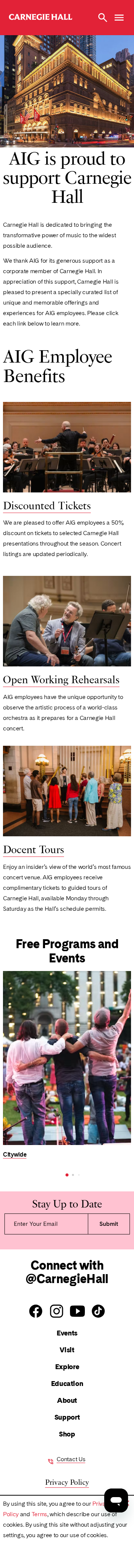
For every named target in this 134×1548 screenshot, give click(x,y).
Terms (39, 1514)
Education (67, 1383)
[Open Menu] (119, 18)
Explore (67, 1366)
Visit (67, 1350)
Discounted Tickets (47, 505)
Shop (67, 1434)
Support (67, 1417)
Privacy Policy (67, 1481)
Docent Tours (33, 848)
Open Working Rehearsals (61, 679)
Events (67, 1333)
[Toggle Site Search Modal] (103, 18)
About (67, 1400)
